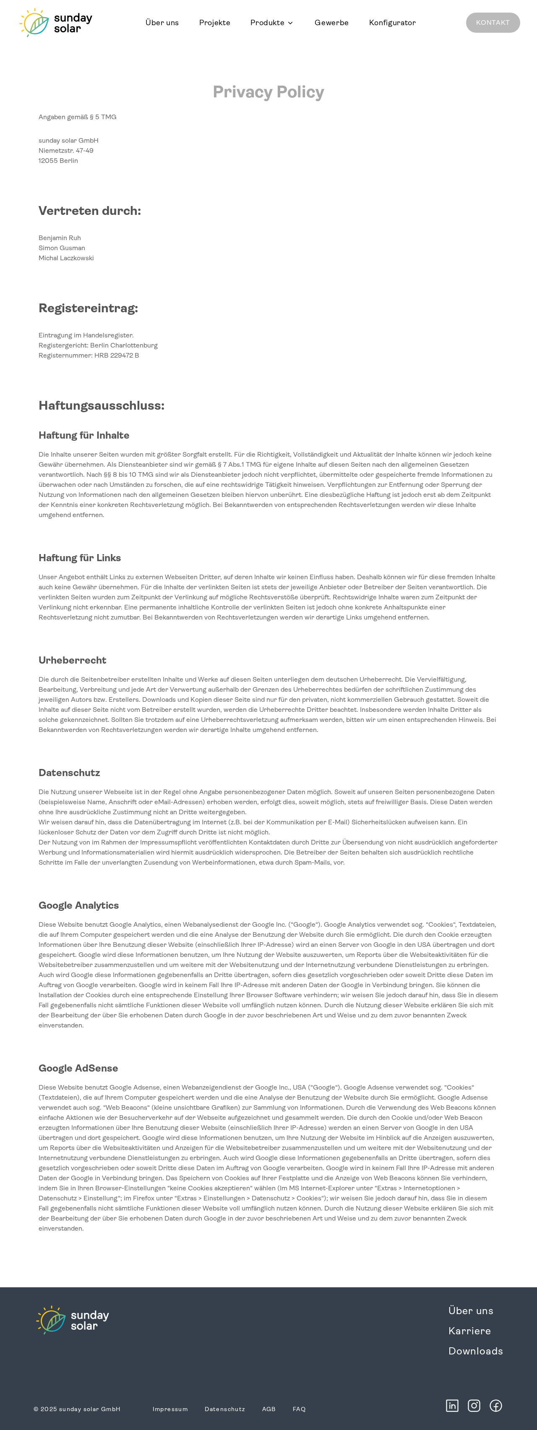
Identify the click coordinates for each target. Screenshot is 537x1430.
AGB (269, 1409)
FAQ (299, 1409)
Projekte (214, 22)
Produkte (267, 22)
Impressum (170, 1409)
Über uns (162, 22)
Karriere (469, 1331)
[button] (272, 23)
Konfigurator (392, 22)
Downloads (475, 1351)
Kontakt (493, 22)
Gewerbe (332, 22)
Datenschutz (225, 1409)
